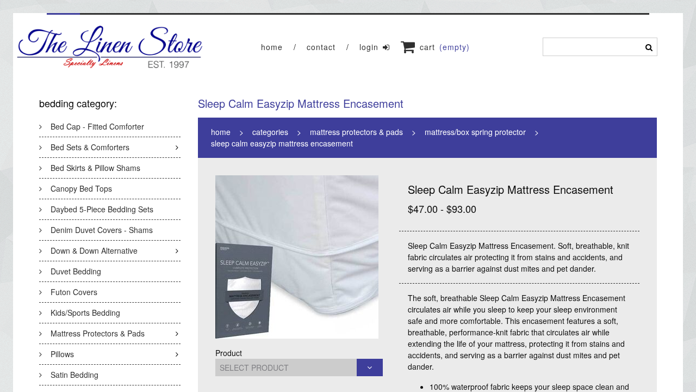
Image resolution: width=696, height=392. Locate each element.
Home (272, 46)
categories (270, 131)
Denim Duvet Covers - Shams (102, 229)
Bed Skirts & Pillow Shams (95, 167)
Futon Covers (74, 291)
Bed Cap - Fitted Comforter (97, 126)
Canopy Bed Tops (81, 188)
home (221, 131)
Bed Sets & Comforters (90, 147)
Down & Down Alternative (94, 250)
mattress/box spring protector (475, 131)
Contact (321, 46)
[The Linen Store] (110, 47)
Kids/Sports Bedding (85, 312)
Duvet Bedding (76, 271)
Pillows (62, 353)
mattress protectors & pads (356, 131)
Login (368, 46)
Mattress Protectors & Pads (98, 333)
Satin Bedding (74, 374)
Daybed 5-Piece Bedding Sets (102, 209)
